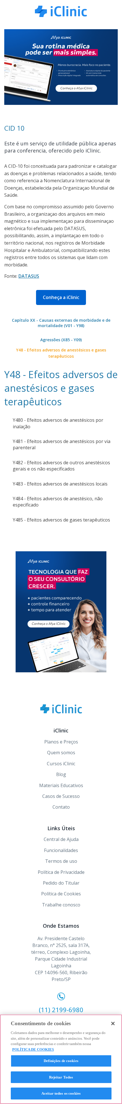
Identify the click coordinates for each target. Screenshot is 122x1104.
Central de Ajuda (61, 839)
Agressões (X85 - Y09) (61, 339)
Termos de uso (61, 861)
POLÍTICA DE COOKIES (33, 1049)
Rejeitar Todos (61, 1077)
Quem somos (61, 752)
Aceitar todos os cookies (61, 1093)
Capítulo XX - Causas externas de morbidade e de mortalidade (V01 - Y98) (61, 323)
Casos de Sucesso (61, 796)
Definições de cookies (61, 1061)
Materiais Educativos (61, 785)
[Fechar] (113, 1023)
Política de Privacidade (61, 872)
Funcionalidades (61, 850)
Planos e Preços (61, 742)
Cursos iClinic (61, 763)
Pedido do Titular (61, 883)
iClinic (61, 708)
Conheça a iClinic (61, 297)
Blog (61, 774)
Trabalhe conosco (61, 905)
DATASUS (28, 276)
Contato (61, 807)
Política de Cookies (61, 894)
